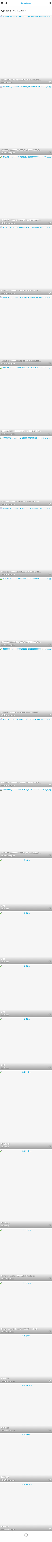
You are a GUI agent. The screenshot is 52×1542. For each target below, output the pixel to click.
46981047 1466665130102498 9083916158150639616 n (21, 361)
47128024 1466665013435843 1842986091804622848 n (21, 150)
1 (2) (3, 959)
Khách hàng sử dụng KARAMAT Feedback (19, 1329)
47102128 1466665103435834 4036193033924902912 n (21, 290)
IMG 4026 (5, 1526)
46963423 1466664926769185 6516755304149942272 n (21, 572)
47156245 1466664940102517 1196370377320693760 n (21, 220)
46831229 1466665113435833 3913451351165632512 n (21, 501)
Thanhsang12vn (9, 153)
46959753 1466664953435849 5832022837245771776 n (21, 642)
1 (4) (3, 1065)
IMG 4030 (5, 1378)
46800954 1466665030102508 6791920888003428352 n (21, 712)
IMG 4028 (5, 1477)
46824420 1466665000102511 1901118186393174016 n (21, 853)
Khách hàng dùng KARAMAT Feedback (17, 1276)
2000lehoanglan (9, 1381)
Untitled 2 (5, 1144)
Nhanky (6, 1147)
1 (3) (3, 1012)
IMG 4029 (5, 1428)
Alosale (6, 909)
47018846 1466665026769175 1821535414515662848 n (21, 431)
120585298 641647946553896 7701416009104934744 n (21, 80)
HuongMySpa (8, 1279)
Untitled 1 (5, 1223)
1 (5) (3, 906)
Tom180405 (8, 82)
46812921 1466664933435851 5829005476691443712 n (21, 783)
